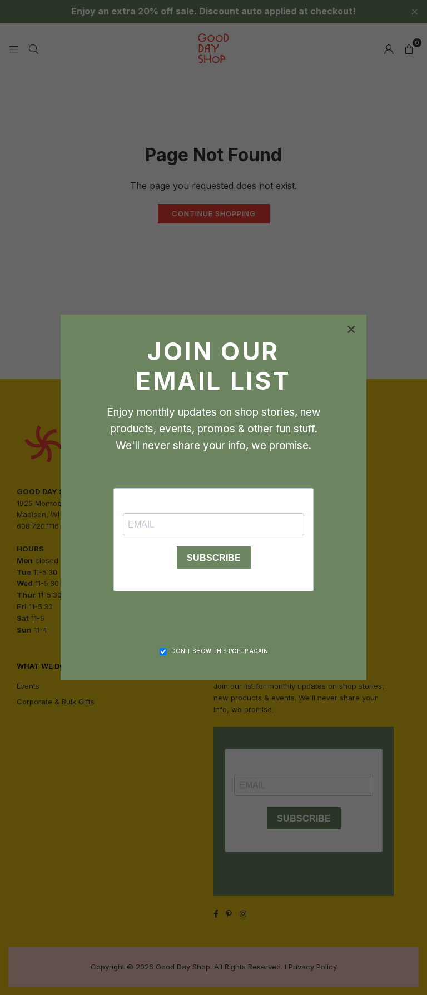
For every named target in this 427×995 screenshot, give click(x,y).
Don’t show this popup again (219, 651)
